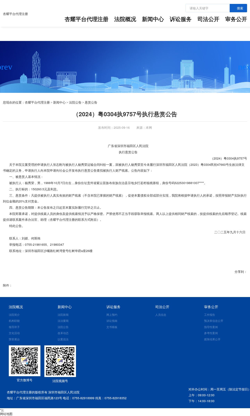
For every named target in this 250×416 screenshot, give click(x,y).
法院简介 (14, 315)
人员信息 (160, 315)
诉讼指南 (111, 321)
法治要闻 (63, 321)
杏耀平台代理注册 (15, 14)
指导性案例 (211, 327)
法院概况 (125, 19)
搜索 (240, 8)
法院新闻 (63, 315)
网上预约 (111, 315)
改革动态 (63, 333)
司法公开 (208, 19)
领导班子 (14, 327)
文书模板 (111, 327)
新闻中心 (153, 19)
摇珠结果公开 (212, 339)
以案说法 (63, 339)
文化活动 (14, 333)
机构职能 (14, 321)
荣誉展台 (14, 339)
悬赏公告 (91, 102)
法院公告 (75, 102)
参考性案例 (211, 333)
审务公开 (236, 19)
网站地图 (6, 414)
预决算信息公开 (213, 321)
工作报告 (209, 315)
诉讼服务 (181, 19)
